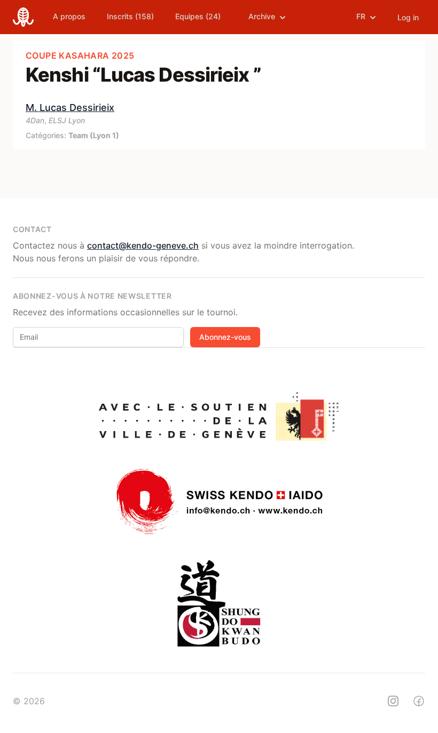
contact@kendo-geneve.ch (143, 245)
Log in (408, 17)
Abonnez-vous (225, 336)
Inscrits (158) (130, 16)
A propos (69, 16)
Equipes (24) (198, 16)
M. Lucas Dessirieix (70, 107)
